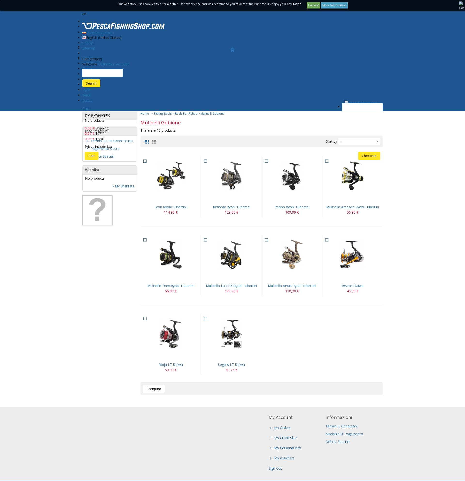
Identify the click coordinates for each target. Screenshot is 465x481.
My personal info (287, 448)
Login (102, 64)
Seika (86, 95)
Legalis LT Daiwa (231, 364)
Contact (88, 42)
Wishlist (92, 170)
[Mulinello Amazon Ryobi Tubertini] (352, 175)
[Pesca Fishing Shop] (123, 27)
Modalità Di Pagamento (344, 434)
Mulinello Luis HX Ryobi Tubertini (231, 285)
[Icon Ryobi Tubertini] (170, 175)
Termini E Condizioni (341, 426)
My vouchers (284, 458)
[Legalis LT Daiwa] (231, 333)
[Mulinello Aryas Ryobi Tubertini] (292, 254)
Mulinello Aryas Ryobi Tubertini (292, 285)
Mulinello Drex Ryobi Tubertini (170, 285)
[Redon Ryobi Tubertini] (292, 175)
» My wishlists (123, 186)
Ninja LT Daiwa (171, 364)
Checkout (369, 155)
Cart (86, 108)
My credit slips (285, 437)
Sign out (275, 468)
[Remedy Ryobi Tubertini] (231, 175)
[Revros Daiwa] (352, 254)
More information (334, 5)
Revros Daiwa (353, 285)
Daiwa (87, 100)
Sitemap (88, 48)
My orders (282, 427)
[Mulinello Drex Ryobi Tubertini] (170, 254)
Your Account (118, 64)
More (176, 198)
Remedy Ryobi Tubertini (231, 207)
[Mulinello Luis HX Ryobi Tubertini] (231, 254)
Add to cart (286, 198)
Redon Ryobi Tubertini (292, 207)
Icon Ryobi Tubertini (170, 207)
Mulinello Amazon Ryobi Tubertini (352, 207)
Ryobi (86, 90)
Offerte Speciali (337, 441)
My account (281, 417)
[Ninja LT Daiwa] (170, 333)
